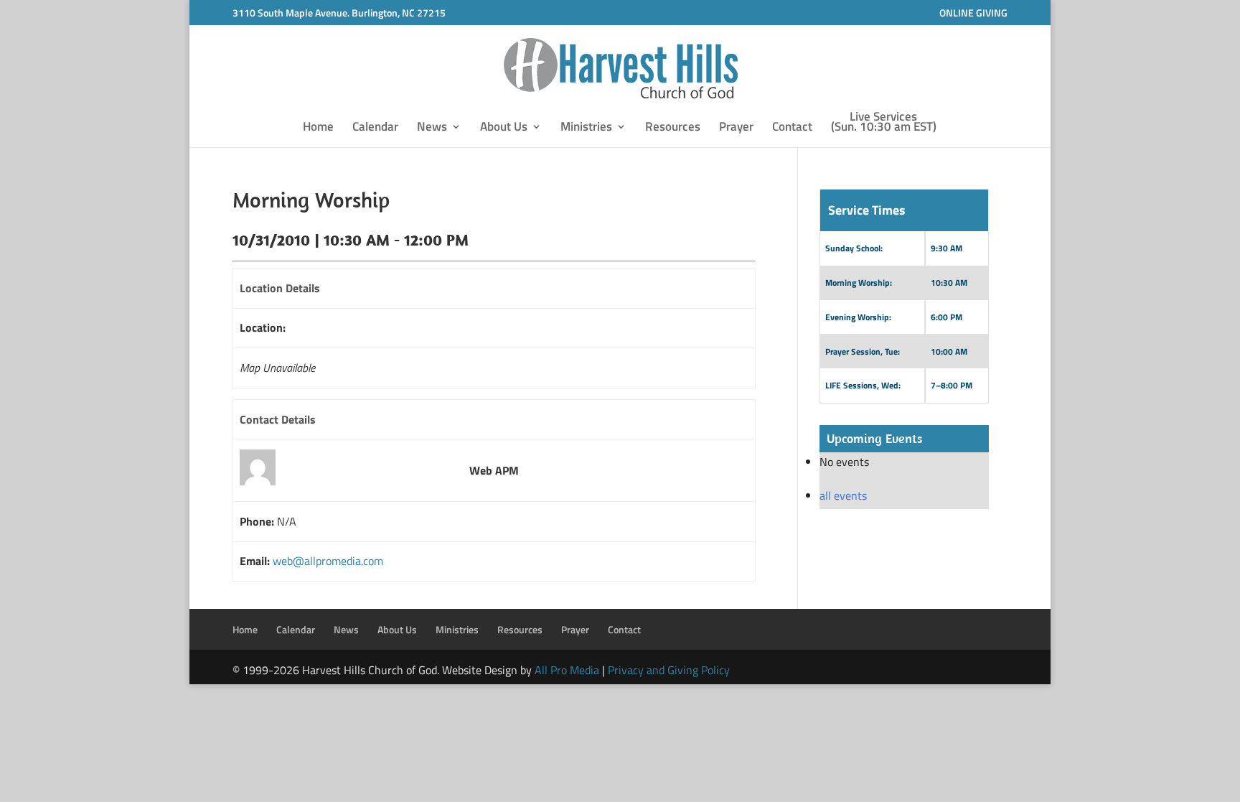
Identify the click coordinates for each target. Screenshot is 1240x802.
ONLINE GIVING (973, 12)
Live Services (883, 123)
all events (843, 495)
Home (318, 128)
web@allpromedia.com (328, 560)
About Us (503, 128)
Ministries (586, 128)
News (432, 128)
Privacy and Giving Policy (669, 670)
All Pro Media (567, 670)
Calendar (375, 128)
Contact (792, 128)
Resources (672, 128)
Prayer (736, 128)
